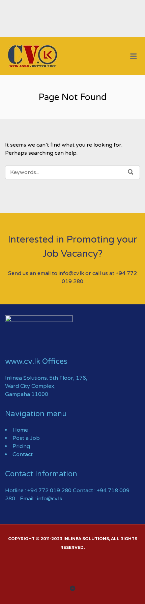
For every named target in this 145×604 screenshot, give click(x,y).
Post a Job (26, 438)
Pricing (21, 446)
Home (20, 430)
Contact (22, 454)
